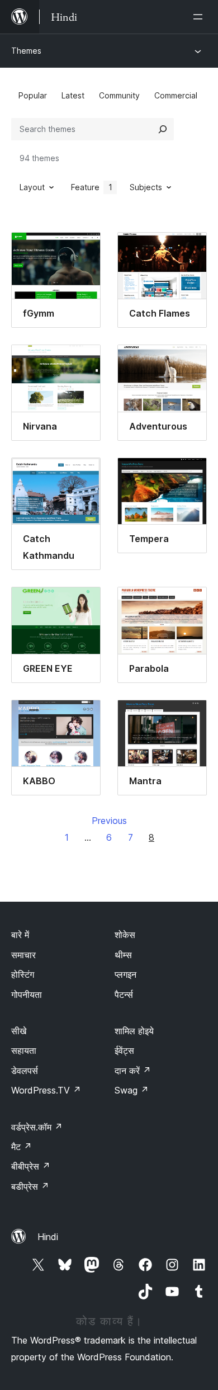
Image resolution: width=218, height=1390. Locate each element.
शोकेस (125, 934)
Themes (26, 50)
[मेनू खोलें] (200, 17)
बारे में (20, 934)
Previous (109, 820)
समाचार (23, 954)
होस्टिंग (22, 974)
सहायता (23, 1050)
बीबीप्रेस (30, 1166)
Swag (132, 1090)
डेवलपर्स (24, 1070)
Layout (32, 187)
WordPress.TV (46, 1090)
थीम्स (123, 954)
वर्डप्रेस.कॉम (37, 1127)
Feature (91, 187)
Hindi (47, 1236)
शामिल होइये (134, 1030)
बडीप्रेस (30, 1186)
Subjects (146, 187)
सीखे (18, 1030)
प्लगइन (125, 974)
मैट (21, 1146)
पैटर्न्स (124, 994)
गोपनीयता (26, 994)
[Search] (162, 129)
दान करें (133, 1070)
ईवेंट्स (124, 1050)
